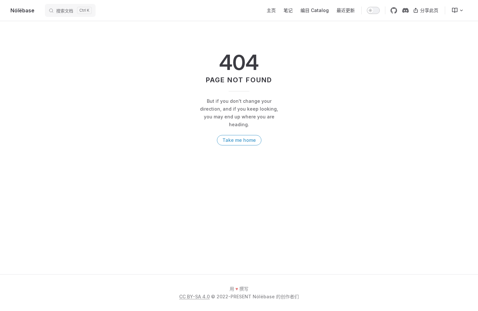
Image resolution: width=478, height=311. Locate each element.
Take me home (239, 140)
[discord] (405, 10)
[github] (394, 10)
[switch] (373, 10)
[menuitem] (455, 10)
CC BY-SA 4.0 (194, 296)
